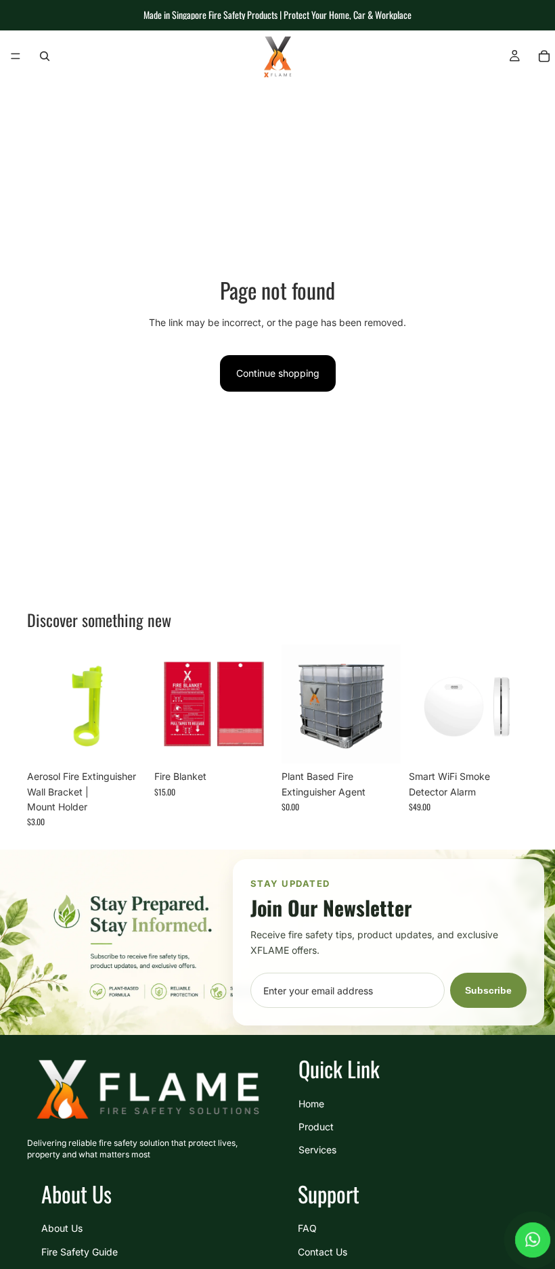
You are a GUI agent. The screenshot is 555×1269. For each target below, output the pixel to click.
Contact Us (322, 1251)
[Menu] (15, 56)
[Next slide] (513, 704)
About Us (62, 1228)
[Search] (45, 56)
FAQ (307, 1228)
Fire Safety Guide (79, 1251)
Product (316, 1126)
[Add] (125, 743)
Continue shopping (277, 373)
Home (311, 1103)
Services (317, 1149)
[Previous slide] (424, 704)
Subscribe (488, 990)
